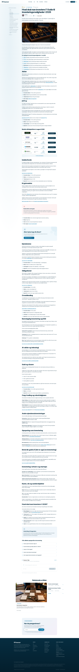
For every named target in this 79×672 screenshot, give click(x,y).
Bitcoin (28, 194)
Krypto (24, 63)
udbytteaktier (33, 86)
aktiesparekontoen (49, 82)
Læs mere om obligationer (27, 285)
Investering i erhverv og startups (14, 29)
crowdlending (28, 258)
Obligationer (25, 67)
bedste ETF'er (44, 117)
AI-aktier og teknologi (12, 20)
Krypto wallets (46, 650)
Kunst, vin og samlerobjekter (13, 30)
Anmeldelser (35, 650)
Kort (33, 649)
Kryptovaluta (11, 13)
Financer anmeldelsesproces (59, 652)
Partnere (68, 1)
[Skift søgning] (76, 2)
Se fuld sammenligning (39, 155)
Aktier (24, 57)
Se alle (49, 593)
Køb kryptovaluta (25, 201)
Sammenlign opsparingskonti (34, 436)
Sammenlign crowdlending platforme (29, 308)
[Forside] (5, 1)
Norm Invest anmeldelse (40, 409)
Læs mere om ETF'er (26, 117)
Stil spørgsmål (52, 568)
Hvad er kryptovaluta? (32, 223)
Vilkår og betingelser (59, 649)
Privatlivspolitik (57, 669)
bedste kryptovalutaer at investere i (41, 201)
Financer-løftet (39, 15)
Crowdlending (26, 69)
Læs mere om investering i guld (28, 387)
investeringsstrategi (36, 512)
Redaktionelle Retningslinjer (60, 656)
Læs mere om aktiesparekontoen (37, 440)
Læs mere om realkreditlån (27, 260)
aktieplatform (41, 89)
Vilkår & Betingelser (62, 669)
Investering (34, 645)
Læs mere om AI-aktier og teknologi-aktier (30, 360)
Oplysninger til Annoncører (60, 650)
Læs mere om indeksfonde (27, 173)
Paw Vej (26, 14)
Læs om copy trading (26, 409)
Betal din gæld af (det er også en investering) (14, 27)
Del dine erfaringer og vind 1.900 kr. (60, 655)
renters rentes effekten (45, 444)
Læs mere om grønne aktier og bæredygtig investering (32, 343)
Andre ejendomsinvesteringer (14, 24)
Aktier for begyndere (32, 98)
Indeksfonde (25, 61)
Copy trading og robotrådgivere (14, 23)
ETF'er (24, 59)
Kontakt (57, 645)
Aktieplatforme (46, 649)
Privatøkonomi (35, 646)
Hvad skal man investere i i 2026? (13, 32)
